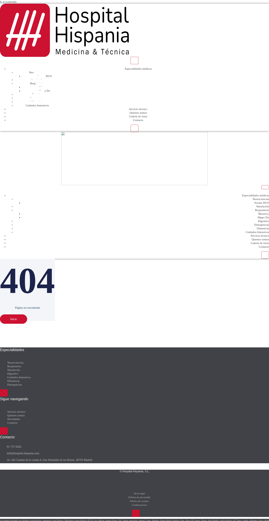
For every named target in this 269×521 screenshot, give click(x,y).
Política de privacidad (139, 497)
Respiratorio (262, 210)
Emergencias (261, 224)
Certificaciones (139, 505)
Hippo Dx (263, 217)
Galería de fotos (138, 116)
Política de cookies (139, 501)
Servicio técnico (138, 109)
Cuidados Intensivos (37, 105)
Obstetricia (263, 228)
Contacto (138, 120)
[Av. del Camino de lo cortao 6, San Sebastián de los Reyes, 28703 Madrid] (111, 460)
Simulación (262, 206)
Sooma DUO (261, 202)
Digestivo (263, 221)
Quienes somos (138, 112)
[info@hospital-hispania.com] (111, 453)
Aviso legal (139, 493)
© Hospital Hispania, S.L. (135, 471)
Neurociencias (261, 199)
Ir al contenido (8, 1)
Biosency (263, 213)
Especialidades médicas (138, 68)
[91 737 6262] (111, 446)
